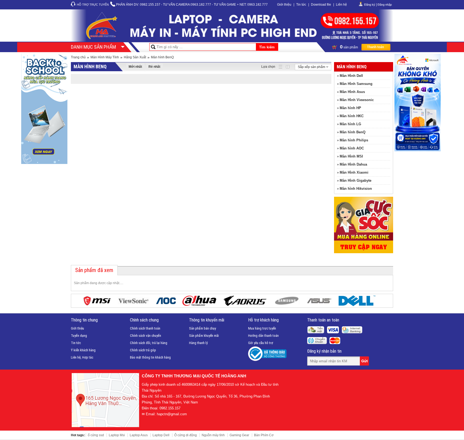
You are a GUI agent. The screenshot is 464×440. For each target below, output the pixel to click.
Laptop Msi (117, 435)
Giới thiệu (284, 4)
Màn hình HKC (352, 116)
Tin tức (301, 4)
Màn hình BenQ (162, 57)
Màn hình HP (350, 108)
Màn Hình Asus (352, 92)
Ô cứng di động (185, 435)
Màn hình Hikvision (356, 189)
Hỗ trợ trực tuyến (93, 4)
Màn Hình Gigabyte (355, 180)
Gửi (364, 361)
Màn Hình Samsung (356, 84)
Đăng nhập (385, 4)
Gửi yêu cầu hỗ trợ (260, 343)
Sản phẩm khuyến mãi (204, 336)
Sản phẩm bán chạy (202, 328)
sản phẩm (349, 46)
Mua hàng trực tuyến (262, 328)
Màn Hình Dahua (353, 164)
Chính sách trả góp (143, 350)
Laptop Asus (139, 435)
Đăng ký (369, 4)
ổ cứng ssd (96, 435)
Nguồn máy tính (213, 435)
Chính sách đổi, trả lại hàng (148, 343)
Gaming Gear (239, 435)
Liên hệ (341, 4)
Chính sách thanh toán (145, 328)
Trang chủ (78, 57)
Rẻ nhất (154, 67)
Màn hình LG (350, 124)
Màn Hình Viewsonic (357, 100)
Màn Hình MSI (351, 156)
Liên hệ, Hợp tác (82, 357)
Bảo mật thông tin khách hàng (150, 357)
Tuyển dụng (79, 336)
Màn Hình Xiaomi (354, 172)
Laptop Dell (161, 435)
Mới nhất (135, 67)
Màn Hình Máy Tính (104, 57)
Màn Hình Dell (351, 76)
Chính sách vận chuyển (145, 336)
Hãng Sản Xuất (135, 57)
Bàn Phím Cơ (264, 435)
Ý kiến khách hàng (83, 350)
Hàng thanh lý (198, 343)
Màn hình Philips (354, 140)
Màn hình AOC (352, 148)
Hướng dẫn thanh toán (263, 336)
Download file (321, 4)
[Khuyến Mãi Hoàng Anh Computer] (363, 252)
